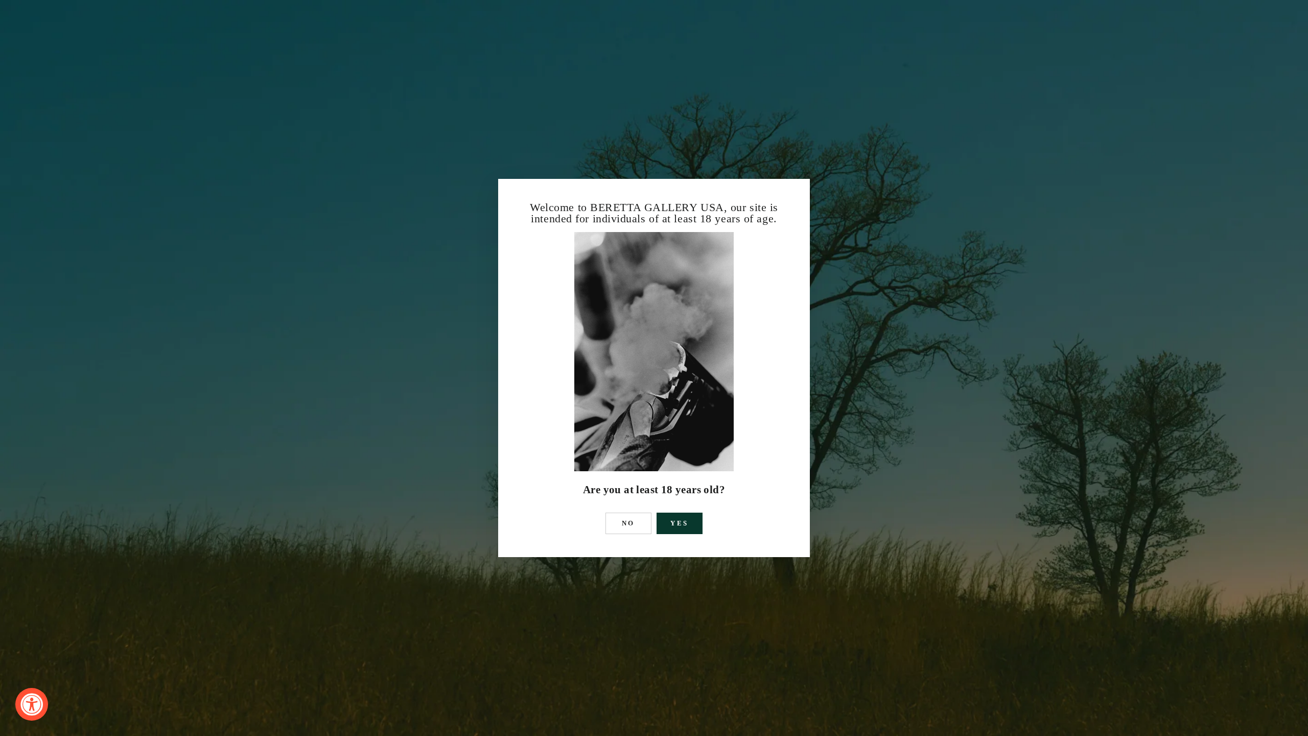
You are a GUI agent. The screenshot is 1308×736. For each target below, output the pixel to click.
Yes (679, 523)
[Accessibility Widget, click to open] (31, 704)
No (629, 523)
